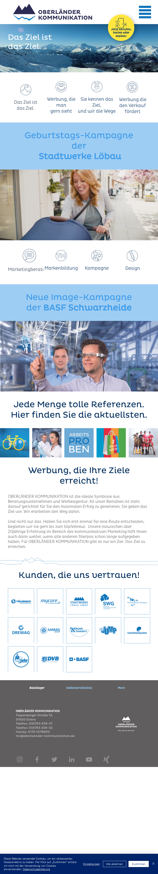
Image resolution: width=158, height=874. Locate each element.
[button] (145, 12)
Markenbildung (61, 268)
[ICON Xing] (106, 759)
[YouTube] (89, 759)
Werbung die (132, 100)
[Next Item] (151, 356)
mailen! (121, 36)
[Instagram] (20, 759)
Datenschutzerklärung (36, 869)
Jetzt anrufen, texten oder (121, 31)
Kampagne (97, 268)
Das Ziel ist (25, 102)
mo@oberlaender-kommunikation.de (45, 736)
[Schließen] (153, 864)
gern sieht (61, 111)
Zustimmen (138, 864)
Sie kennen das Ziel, (97, 102)
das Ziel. (25, 108)
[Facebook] (37, 759)
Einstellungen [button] (91, 864)
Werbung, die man (61, 102)
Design (132, 268)
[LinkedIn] (72, 759)
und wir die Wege (97, 111)
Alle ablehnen (114, 864)
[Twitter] (54, 759)
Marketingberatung (29, 269)
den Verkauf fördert (132, 109)
